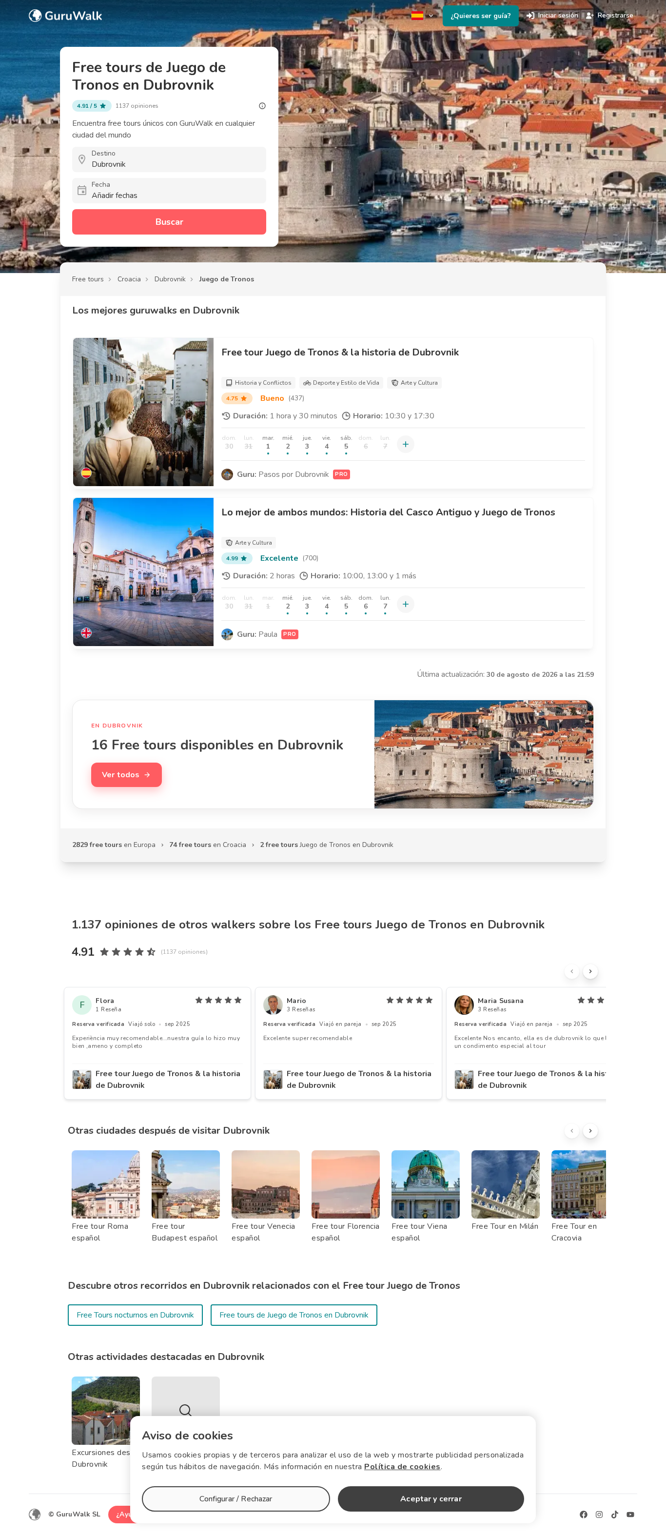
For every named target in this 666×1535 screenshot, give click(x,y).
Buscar (169, 222)
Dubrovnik (170, 279)
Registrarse (615, 15)
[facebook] (583, 1514)
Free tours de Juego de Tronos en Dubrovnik (294, 1315)
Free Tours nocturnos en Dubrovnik (135, 1315)
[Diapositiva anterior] (572, 971)
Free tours (88, 279)
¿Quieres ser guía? (481, 15)
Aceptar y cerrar (430, 1499)
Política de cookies (402, 1466)
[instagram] (599, 1514)
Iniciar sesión (558, 15)
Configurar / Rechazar (235, 1499)
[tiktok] (615, 1514)
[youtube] (630, 1514)
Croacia (129, 279)
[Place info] (262, 106)
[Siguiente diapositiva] (590, 971)
